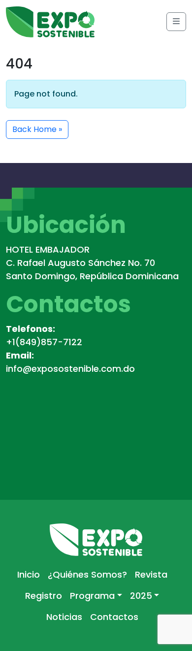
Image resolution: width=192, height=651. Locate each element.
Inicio (28, 574)
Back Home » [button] (37, 129)
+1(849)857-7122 (44, 342)
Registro (43, 595)
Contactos (114, 617)
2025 (141, 595)
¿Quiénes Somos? (87, 574)
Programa (92, 595)
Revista (151, 574)
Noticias (64, 617)
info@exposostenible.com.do (70, 368)
